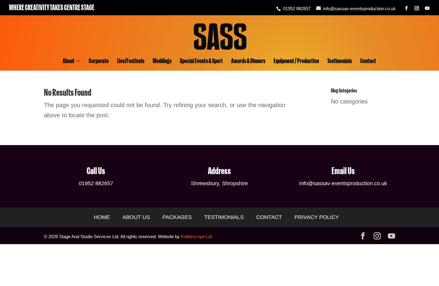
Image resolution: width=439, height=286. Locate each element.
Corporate (99, 62)
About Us (136, 217)
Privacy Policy (316, 217)
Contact (368, 62)
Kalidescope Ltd (196, 236)
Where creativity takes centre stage (51, 7)
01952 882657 (297, 8)
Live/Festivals (130, 62)
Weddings (162, 62)
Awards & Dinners (248, 62)
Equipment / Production (296, 62)
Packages (177, 217)
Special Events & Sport (201, 62)
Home (102, 217)
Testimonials (339, 62)
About (68, 62)
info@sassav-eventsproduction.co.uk (343, 183)
